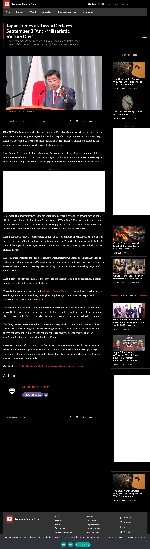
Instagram (128, 522)
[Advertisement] (54, 191)
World (144, 37)
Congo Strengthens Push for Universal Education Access (128, 277)
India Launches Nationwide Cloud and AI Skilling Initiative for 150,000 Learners (128, 322)
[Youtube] (120, 532)
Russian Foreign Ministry (57, 291)
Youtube (127, 532)
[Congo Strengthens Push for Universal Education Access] (129, 266)
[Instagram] (120, 522)
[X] (77, 121)
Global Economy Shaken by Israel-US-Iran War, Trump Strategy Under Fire (127, 246)
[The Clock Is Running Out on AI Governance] (129, 102)
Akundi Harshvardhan (36, 387)
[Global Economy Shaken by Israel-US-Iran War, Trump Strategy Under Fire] (129, 234)
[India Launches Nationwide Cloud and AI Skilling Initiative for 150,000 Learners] (129, 310)
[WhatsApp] (90, 121)
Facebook (128, 517)
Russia (22, 417)
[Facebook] (70, 121)
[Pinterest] (83, 121)
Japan (14, 417)
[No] (146, 541)
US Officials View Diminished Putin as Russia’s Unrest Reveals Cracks (48, 366)
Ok (63, 544)
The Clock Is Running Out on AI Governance (127, 113)
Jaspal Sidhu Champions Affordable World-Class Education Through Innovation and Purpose (125, 356)
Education (119, 89)
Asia (116, 329)
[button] (140, 4)
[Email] (46, 395)
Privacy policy (82, 544)
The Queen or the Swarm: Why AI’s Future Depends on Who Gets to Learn (128, 82)
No (70, 544)
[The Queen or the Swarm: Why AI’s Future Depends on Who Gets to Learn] (129, 69)
